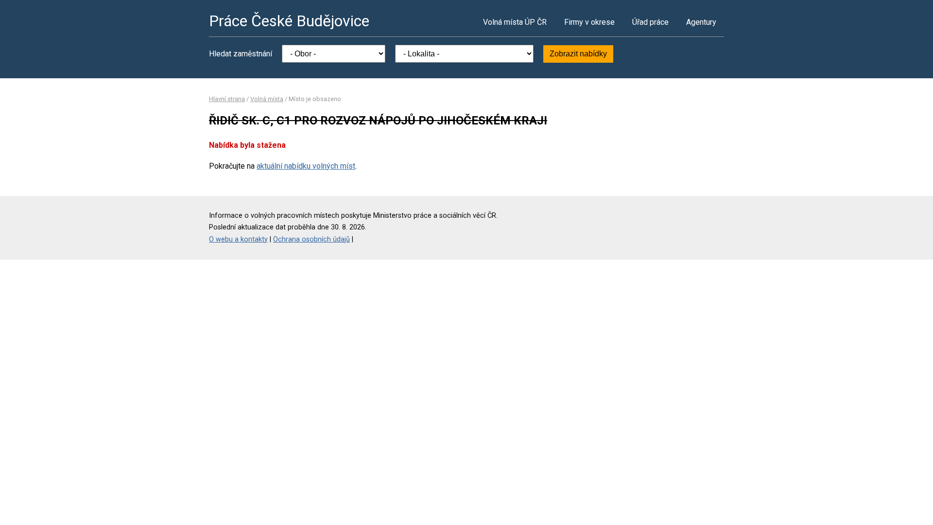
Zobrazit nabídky (578, 54)
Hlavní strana (227, 99)
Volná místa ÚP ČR (515, 22)
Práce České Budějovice (289, 21)
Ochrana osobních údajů (311, 239)
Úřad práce (650, 22)
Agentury (701, 22)
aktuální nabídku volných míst (306, 166)
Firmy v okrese (589, 22)
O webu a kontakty (238, 239)
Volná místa (266, 99)
